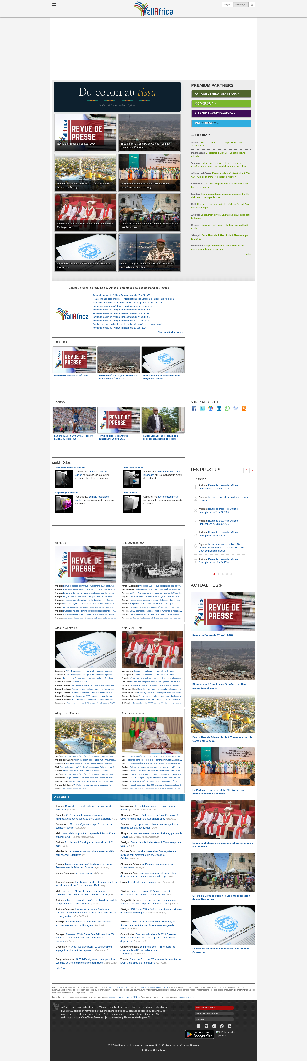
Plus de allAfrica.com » (170, 332)
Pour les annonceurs (207, 1013)
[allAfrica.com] (72, 314)
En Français (242, 4)
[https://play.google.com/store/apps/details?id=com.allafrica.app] (199, 1035)
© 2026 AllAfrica (116, 1045)
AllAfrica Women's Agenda (214, 113)
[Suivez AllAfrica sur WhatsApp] (227, 408)
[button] (214, 574)
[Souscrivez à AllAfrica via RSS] (230, 1026)
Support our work (205, 1008)
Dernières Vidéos (133, 467)
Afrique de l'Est (131, 627)
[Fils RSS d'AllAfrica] (244, 408)
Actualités (204, 585)
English (227, 4)
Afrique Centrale (65, 627)
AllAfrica (153, 8)
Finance (59, 341)
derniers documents (168, 496)
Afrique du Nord (132, 713)
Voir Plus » (61, 968)
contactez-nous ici (186, 997)
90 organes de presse (117, 987)
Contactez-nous (170, 1045)
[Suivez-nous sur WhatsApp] (222, 1026)
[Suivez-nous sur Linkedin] (214, 1026)
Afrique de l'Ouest (66, 713)
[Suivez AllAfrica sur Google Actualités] (210, 408)
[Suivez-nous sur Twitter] (206, 1026)
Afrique (59, 542)
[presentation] (246, 470)
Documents (130, 492)
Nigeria (199, 478)
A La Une (199, 135)
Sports (58, 402)
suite (248, 254)
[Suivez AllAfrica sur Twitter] (202, 408)
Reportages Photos (66, 492)
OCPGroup (204, 103)
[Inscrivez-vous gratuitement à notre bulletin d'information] (235, 408)
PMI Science (205, 123)
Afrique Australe (132, 542)
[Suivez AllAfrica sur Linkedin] (219, 408)
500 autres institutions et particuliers (152, 987)
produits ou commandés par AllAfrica (124, 997)
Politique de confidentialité (143, 1045)
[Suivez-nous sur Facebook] (198, 1026)
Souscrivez (202, 1019)
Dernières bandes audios (70, 467)
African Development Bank (216, 93)
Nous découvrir (191, 1045)
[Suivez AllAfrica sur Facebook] (194, 408)
